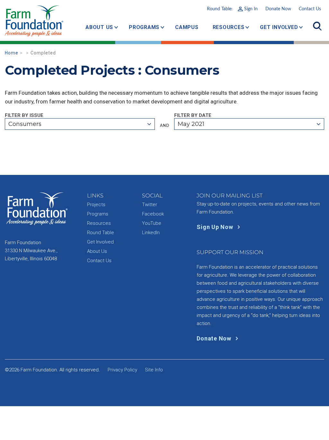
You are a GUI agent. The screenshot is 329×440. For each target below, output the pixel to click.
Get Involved (279, 27)
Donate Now (278, 9)
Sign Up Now (216, 227)
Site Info (154, 370)
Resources (229, 27)
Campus (187, 27)
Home (11, 52)
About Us (99, 27)
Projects (96, 204)
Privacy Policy (122, 370)
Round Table (100, 232)
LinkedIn (151, 232)
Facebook (153, 214)
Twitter (149, 204)
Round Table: (232, 9)
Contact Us (310, 9)
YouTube (151, 223)
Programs (144, 27)
